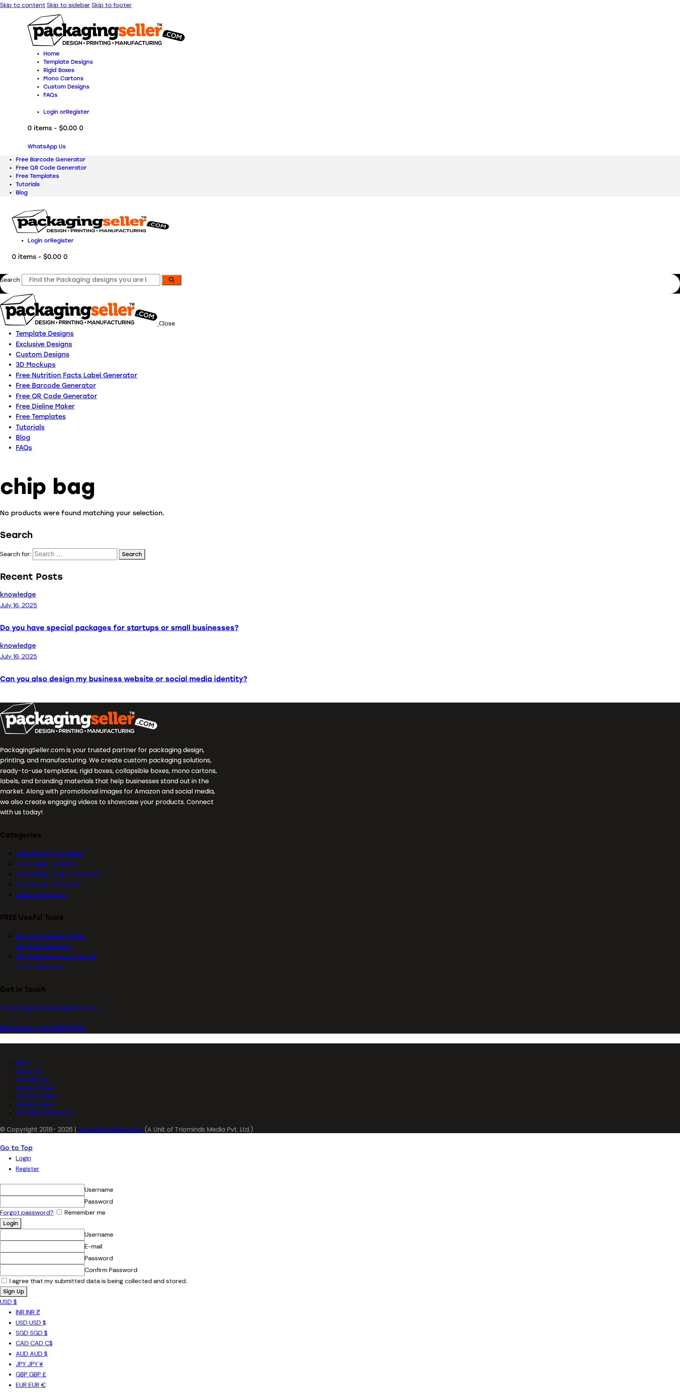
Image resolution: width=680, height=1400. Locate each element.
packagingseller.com (110, 1129)
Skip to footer (112, 5)
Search (10, 280)
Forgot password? (27, 1212)
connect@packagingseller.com (49, 1007)
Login (23, 1158)
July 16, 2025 (18, 605)
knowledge (18, 594)
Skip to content (22, 5)
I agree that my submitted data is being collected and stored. (97, 1281)
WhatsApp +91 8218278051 (42, 1028)
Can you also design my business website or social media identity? (123, 679)
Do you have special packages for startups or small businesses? (119, 627)
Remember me (84, 1212)
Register (27, 1169)
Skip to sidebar (68, 5)
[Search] (171, 280)
